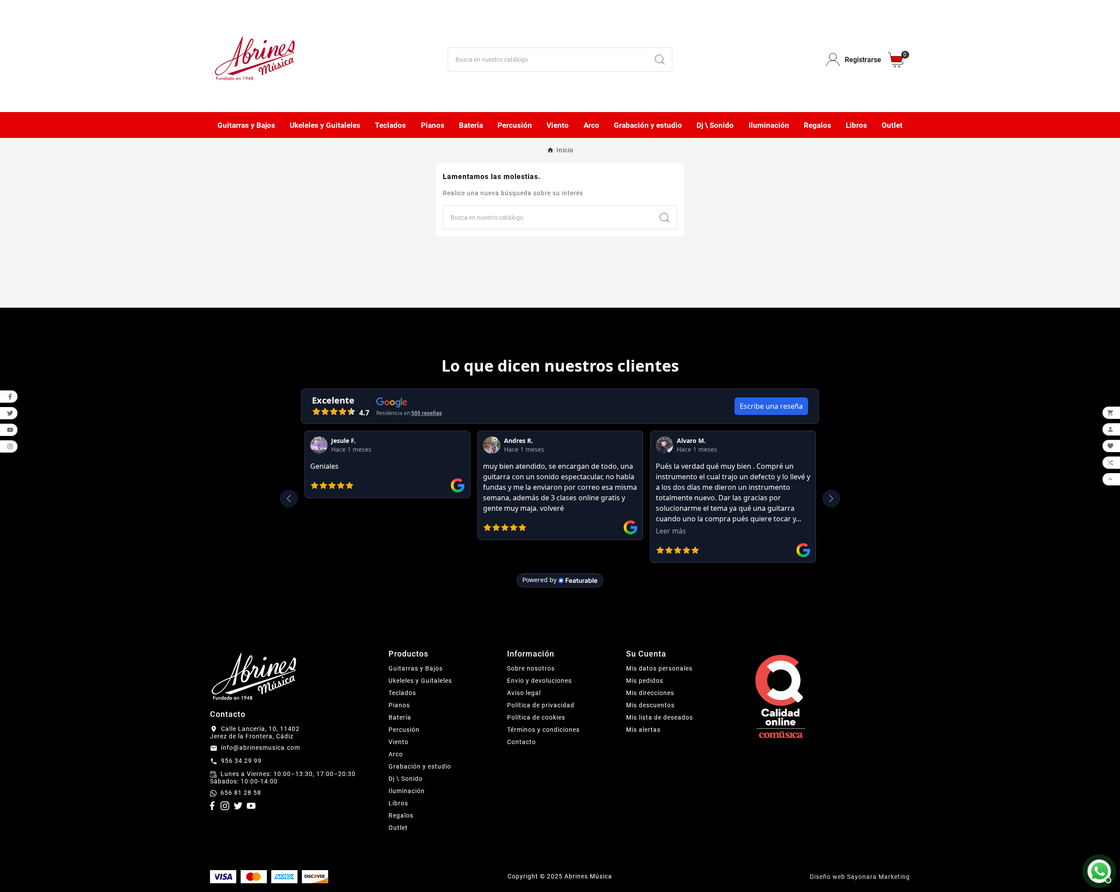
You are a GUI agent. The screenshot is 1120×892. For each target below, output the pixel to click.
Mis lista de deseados (659, 717)
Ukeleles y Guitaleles (420, 680)
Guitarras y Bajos (415, 668)
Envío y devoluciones (539, 680)
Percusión (404, 729)
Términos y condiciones (543, 729)
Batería (399, 717)
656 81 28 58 (240, 792)
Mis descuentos (650, 705)
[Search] (660, 59)
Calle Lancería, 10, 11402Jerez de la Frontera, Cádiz (255, 732)
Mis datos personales (659, 668)
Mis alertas (643, 729)
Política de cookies (536, 717)
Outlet (398, 827)
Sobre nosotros (531, 668)
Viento (398, 741)
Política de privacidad (540, 705)
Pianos (399, 705)
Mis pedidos (644, 680)
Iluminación (406, 790)
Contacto (521, 741)
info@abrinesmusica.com (260, 747)
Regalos (400, 815)
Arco (395, 754)
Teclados (402, 692)
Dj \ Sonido (405, 778)
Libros (398, 803)
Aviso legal (524, 692)
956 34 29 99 (241, 760)
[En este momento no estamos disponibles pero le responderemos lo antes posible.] (1098, 870)
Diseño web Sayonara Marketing (860, 876)
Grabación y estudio (419, 766)
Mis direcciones (650, 692)
